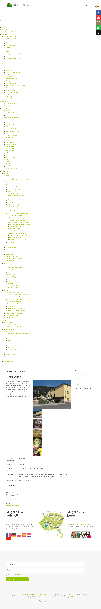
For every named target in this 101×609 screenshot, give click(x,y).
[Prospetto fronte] (52, 394)
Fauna (9, 340)
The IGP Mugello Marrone (13, 131)
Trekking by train (10, 260)
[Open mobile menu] (0, 21)
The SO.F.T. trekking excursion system (17, 213)
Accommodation (7, 101)
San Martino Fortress (13, 283)
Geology (9, 336)
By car (5, 263)
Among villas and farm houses (16, 308)
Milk (7, 126)
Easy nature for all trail (14, 204)
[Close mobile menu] (0, 23)
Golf (7, 49)
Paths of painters (12, 191)
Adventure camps (11, 41)
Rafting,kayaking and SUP (13, 54)
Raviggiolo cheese (11, 144)
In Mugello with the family (13, 58)
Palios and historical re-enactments (16, 99)
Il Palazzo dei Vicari (13, 285)
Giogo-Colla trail (12, 200)
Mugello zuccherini (11, 164)
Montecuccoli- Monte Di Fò (17, 237)
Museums (5, 29)
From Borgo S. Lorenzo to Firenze (15, 258)
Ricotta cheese (10, 146)
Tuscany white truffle (12, 148)
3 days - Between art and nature (16, 270)
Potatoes (8, 140)
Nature (4, 320)
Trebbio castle (11, 281)
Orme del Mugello (11, 247)
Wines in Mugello (11, 157)
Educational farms (11, 56)
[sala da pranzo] (37, 423)
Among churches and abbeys (16, 310)
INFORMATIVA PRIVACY (41, 593)
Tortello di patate (10, 155)
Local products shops (12, 113)
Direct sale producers (12, 115)
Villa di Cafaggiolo (12, 277)
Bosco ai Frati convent (13, 279)
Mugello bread (10, 137)
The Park (8, 331)
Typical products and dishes (12, 117)
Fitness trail (10, 202)
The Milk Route (11, 128)
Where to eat (7, 110)
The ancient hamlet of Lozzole (16, 304)
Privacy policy (21, 574)
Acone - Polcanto (14, 231)
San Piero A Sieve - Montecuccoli (19, 235)
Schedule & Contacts (10, 31)
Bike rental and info (11, 317)
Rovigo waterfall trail (13, 193)
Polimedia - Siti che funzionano (55, 601)
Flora (9, 338)
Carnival (8, 94)
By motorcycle (8, 173)
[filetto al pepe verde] (37, 442)
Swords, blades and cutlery (14, 72)
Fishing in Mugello (11, 38)
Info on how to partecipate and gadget (18, 294)
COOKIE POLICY (52, 593)
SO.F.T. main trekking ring (14, 215)
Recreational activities (10, 36)
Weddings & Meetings (10, 103)
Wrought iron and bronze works (15, 81)
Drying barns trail (12, 206)
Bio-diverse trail (12, 211)
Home (3, 25)
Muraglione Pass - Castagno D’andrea (20, 222)
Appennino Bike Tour (12, 315)
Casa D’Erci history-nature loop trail (17, 208)
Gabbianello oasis (11, 324)
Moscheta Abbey (10, 354)
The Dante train (10, 254)
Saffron (8, 161)
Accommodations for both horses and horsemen (20, 180)
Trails (7, 343)
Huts (7, 356)
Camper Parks (8, 106)
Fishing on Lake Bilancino (13, 326)
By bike (6, 290)
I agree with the (16, 574)
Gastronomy (5, 108)
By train (6, 252)
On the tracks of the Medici (15, 301)
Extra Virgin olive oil (11, 135)
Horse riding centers (11, 178)
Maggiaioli (9, 96)
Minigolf (8, 51)
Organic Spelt (10, 124)
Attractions (5, 27)
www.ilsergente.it (11, 499)
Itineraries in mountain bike (14, 299)
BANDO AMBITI (62, 593)
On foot (6, 182)
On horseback (8, 175)
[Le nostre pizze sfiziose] (37, 451)
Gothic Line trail (12, 198)
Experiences (5, 34)
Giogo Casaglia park (9, 329)
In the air (8, 47)
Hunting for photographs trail (15, 195)
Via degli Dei (9, 245)
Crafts (5, 68)
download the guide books (81, 524)
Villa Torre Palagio (12, 287)
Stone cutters (9, 74)
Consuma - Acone (14, 228)
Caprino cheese (10, 120)
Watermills (9, 70)
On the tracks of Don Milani (15, 187)
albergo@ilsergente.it (12, 505)
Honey (7, 133)
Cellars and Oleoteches (10, 168)
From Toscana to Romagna (13, 256)
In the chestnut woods (13, 189)
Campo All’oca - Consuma (16, 226)
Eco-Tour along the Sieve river (14, 313)
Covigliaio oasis (8, 361)
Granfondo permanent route (14, 292)
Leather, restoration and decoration (16, 85)
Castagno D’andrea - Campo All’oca (19, 224)
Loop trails (10, 347)
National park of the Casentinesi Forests (15, 359)
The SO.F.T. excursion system (15, 349)
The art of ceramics (11, 78)
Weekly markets (8, 63)
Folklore (6, 88)
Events (4, 61)
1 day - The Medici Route (14, 267)
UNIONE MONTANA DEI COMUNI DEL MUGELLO (34, 595)
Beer (7, 159)
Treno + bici (10, 306)
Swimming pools (11, 45)
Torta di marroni (10, 150)
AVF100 (8, 249)
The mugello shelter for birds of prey (16, 43)
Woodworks (9, 76)
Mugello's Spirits (10, 166)
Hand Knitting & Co (11, 83)
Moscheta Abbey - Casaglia (17, 218)
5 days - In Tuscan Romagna (15, 272)
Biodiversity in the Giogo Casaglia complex (19, 333)
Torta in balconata (11, 153)
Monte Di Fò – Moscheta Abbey (18, 239)
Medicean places (10, 274)
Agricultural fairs (10, 90)
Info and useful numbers (14, 297)
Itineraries (5, 171)
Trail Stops (10, 242)
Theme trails (9, 185)
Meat (7, 122)
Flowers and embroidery (13, 92)
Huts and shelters (11, 352)
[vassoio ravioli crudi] (37, 432)
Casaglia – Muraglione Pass (17, 220)
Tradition (4, 65)
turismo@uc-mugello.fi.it (66, 597)
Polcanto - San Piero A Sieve (17, 233)
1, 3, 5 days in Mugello (12, 265)
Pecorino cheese (10, 142)
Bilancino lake (8, 322)
